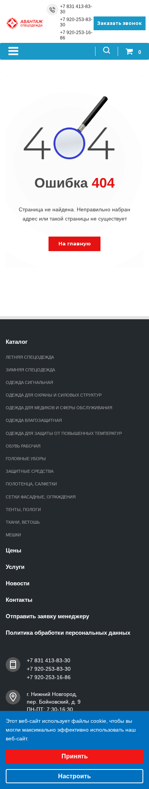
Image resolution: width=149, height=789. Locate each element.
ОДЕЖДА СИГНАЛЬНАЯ (29, 382)
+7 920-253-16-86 (76, 35)
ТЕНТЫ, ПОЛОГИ (23, 509)
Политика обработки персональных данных (68, 632)
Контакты (19, 599)
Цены (13, 550)
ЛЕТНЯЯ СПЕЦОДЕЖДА (30, 357)
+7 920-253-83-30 (76, 22)
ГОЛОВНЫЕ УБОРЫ (26, 458)
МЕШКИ (13, 535)
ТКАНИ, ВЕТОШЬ (23, 522)
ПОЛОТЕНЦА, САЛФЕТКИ (31, 484)
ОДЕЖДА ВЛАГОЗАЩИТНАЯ (34, 420)
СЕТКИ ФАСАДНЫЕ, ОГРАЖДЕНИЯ (41, 497)
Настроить (74, 776)
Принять (75, 756)
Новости (17, 583)
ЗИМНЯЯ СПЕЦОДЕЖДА (30, 370)
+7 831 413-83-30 (76, 9)
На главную (74, 243)
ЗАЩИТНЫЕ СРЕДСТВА (29, 471)
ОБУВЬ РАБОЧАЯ (23, 446)
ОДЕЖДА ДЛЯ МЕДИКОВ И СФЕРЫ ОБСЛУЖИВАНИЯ (59, 407)
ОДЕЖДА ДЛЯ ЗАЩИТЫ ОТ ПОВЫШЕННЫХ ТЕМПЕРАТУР (64, 433)
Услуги (15, 567)
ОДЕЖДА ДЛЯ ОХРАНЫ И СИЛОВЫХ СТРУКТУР (54, 395)
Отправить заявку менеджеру (47, 616)
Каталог (17, 341)
